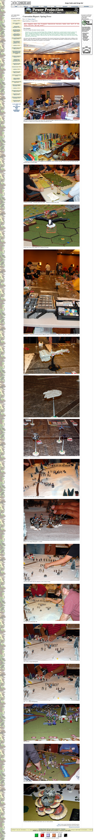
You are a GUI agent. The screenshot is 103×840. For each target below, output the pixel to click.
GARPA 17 (15, 20)
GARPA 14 (15, 88)
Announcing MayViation (16, 27)
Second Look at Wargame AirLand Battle (16, 30)
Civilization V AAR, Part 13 (16, 64)
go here (48, 838)
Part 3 (33, 19)
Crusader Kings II (15, 90)
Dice (55, 6)
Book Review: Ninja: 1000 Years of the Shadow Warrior (16, 52)
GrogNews (86, 6)
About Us (26, 6)
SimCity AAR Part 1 (16, 23)
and (16, 108)
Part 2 (30, 19)
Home (16, 6)
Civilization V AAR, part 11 (16, 94)
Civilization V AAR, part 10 (16, 101)
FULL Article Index (16, 107)
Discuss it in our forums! (74, 826)
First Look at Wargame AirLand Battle (16, 34)
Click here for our (16, 105)
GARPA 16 (15, 45)
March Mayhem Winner (16, 78)
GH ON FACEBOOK (74, 6)
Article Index (36, 6)
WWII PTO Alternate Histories (16, 85)
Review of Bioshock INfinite (16, 56)
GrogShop (65, 6)
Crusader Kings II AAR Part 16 (16, 48)
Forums (45, 6)
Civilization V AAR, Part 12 (16, 72)
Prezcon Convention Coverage (16, 97)
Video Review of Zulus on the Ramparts (16, 42)
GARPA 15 (15, 69)
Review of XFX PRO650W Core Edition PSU (16, 60)
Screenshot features (16, 111)
